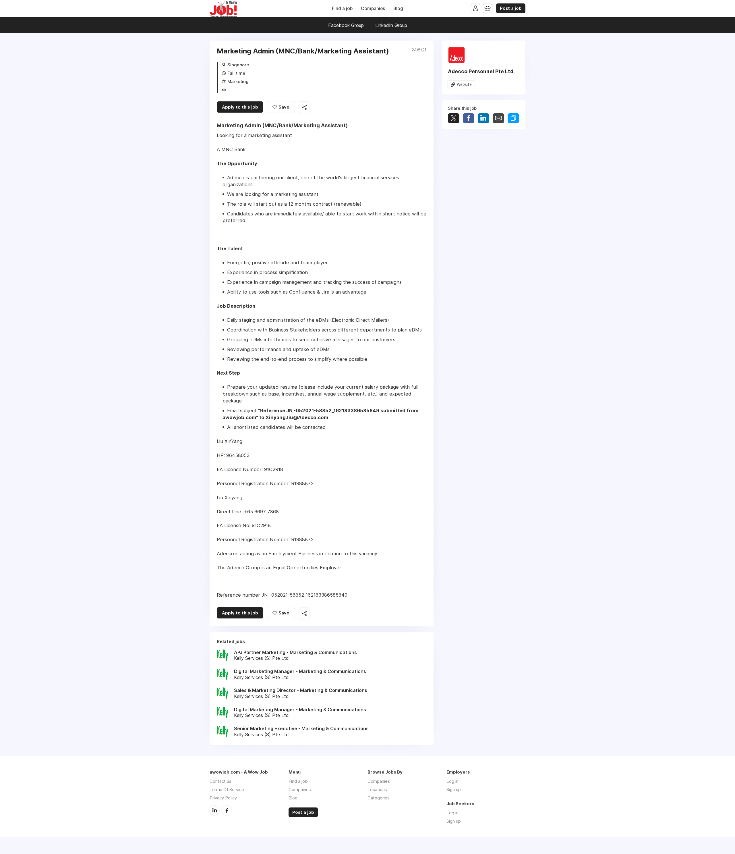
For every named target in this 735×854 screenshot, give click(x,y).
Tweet (453, 118)
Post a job (511, 8)
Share (468, 118)
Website (464, 84)
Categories (379, 798)
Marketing (238, 81)
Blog (398, 8)
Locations (377, 789)
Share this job (304, 107)
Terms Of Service (227, 789)
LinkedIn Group (391, 25)
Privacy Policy (223, 798)
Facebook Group (346, 25)
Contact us (220, 781)
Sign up (453, 789)
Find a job (342, 8)
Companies (373, 8)
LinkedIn (214, 811)
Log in (452, 781)
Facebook (227, 811)
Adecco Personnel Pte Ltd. (481, 71)
